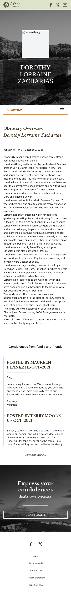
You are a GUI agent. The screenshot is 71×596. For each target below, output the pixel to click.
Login (35, 556)
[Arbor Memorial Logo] (11, 5)
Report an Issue (36, 585)
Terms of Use (36, 570)
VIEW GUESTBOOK (35, 455)
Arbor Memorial (36, 563)
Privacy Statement (36, 577)
